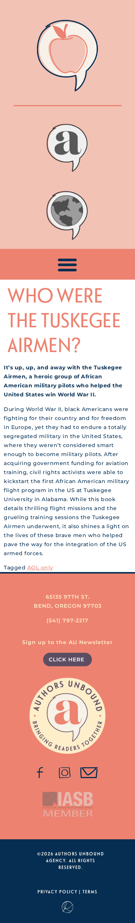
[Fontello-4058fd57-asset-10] (89, 773)
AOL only (40, 567)
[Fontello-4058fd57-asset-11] (40, 773)
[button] (67, 264)
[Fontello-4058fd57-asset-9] (65, 773)
